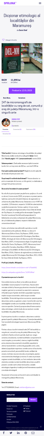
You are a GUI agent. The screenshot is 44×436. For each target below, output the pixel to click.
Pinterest (28, 411)
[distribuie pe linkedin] (18, 433)
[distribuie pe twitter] (11, 433)
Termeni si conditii (12, 411)
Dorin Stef (16, 119)
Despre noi (10, 409)
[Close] (41, 426)
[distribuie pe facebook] (3, 433)
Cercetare (21, 98)
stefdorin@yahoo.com (27, 387)
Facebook (27, 406)
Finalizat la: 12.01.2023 (22, 91)
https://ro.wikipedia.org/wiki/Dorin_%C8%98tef (18, 272)
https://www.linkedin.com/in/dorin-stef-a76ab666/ (19, 268)
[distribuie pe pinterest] (25, 433)
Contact (9, 419)
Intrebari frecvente (12, 406)
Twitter (27, 408)
